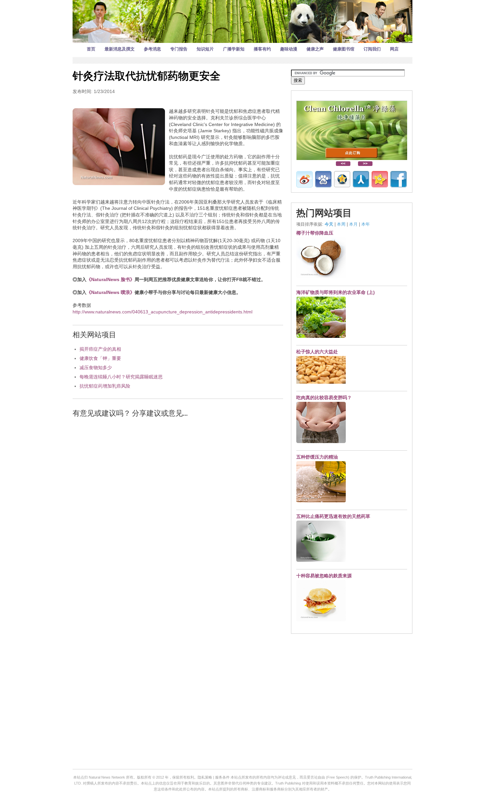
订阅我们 (372, 49)
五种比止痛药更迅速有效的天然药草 (333, 516)
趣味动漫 (288, 49)
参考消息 (152, 49)
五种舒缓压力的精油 (317, 457)
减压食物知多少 (96, 367)
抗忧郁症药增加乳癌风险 (105, 386)
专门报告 (178, 49)
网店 (394, 49)
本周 (341, 224)
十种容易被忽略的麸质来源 (324, 575)
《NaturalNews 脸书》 (110, 279)
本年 (365, 224)
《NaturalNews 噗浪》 (110, 292)
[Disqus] (178, 507)
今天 (329, 224)
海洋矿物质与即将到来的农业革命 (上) (335, 292)
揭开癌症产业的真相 (100, 349)
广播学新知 (233, 49)
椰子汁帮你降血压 (314, 233)
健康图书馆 (343, 49)
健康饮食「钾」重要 (100, 358)
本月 (353, 224)
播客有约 (262, 49)
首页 (91, 49)
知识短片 (205, 49)
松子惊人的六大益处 (317, 351)
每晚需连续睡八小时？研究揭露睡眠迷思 (121, 376)
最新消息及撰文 (120, 49)
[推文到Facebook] (398, 179)
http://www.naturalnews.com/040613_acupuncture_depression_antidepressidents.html (162, 311)
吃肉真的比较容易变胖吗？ (324, 397)
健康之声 (315, 49)
